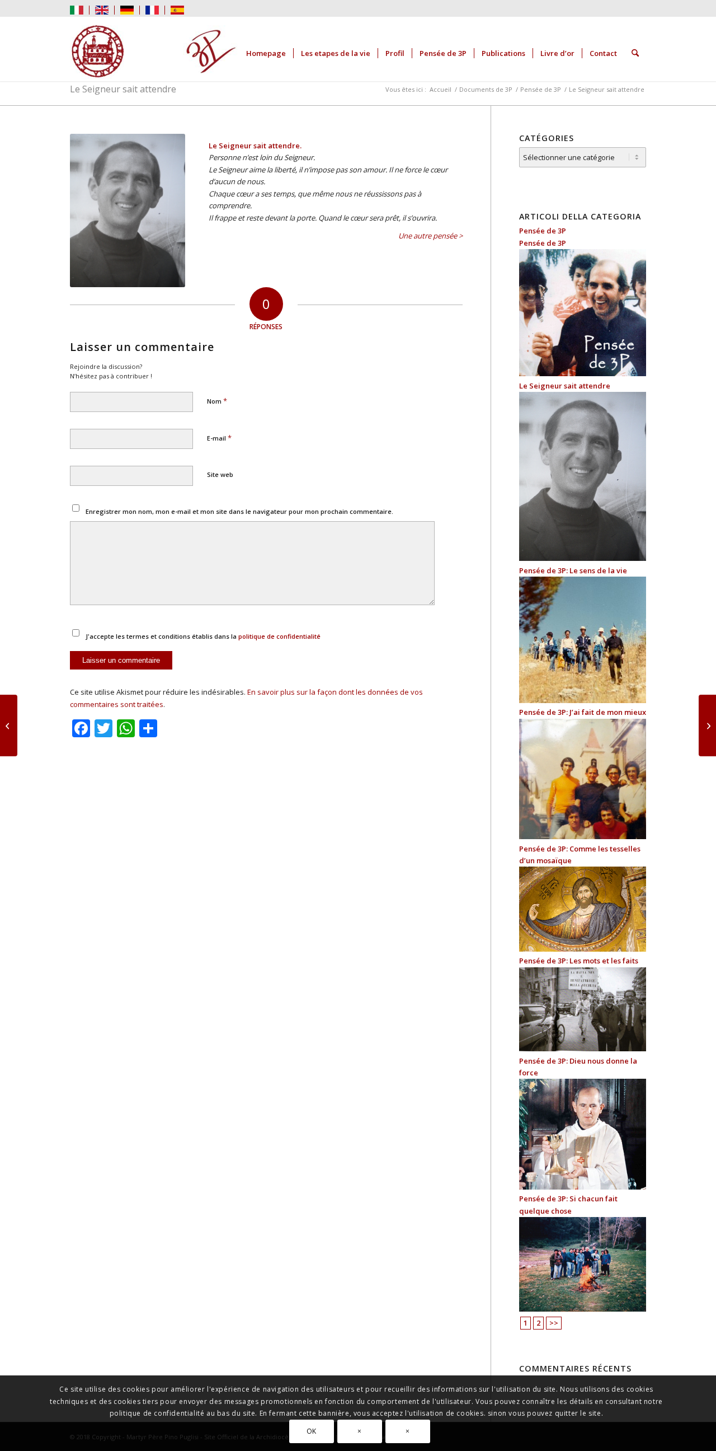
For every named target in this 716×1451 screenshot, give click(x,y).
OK (312, 1431)
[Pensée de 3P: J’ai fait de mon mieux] (582, 836)
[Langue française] (152, 9)
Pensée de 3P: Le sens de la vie (573, 570)
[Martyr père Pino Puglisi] (154, 53)
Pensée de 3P (542, 231)
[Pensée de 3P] (582, 373)
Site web (220, 474)
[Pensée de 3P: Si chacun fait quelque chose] (582, 1309)
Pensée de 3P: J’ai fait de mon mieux (582, 712)
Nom (217, 401)
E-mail (219, 438)
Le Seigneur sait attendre (123, 89)
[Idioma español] (177, 9)
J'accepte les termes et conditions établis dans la (203, 636)
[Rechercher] (635, 53)
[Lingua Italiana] (76, 9)
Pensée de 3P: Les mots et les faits (578, 961)
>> (553, 1323)
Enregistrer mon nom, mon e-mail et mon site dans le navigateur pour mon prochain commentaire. (239, 511)
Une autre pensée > (430, 236)
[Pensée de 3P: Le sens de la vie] (582, 700)
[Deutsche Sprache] (127, 9)
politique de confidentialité (279, 636)
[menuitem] (80, 10)
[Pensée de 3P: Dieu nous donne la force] (582, 1187)
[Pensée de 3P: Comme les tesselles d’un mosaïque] (582, 949)
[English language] (102, 9)
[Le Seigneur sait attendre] (582, 558)
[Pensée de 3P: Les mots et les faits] (582, 1048)
